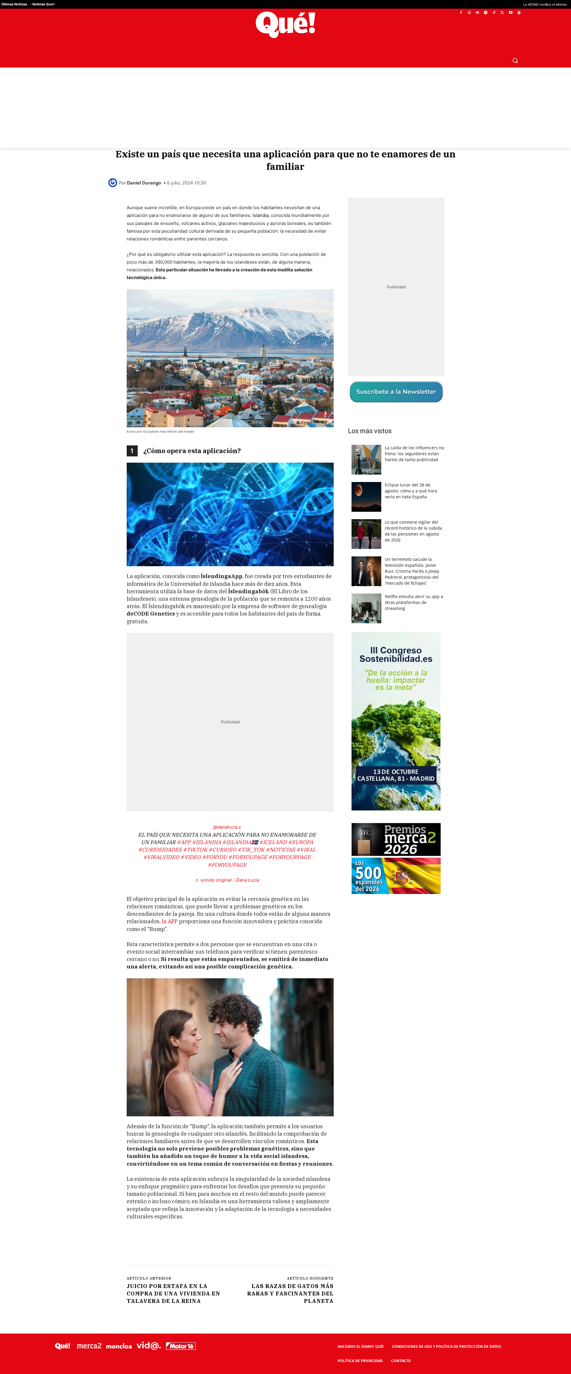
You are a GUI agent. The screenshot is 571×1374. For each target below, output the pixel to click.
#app (184, 842)
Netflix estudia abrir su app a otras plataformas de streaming (414, 602)
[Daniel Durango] (113, 182)
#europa (300, 842)
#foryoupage (247, 857)
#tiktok (195, 849)
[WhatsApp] (216, 1245)
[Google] (518, 13)
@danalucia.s (227, 827)
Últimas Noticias (14, 4)
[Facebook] (461, 13)
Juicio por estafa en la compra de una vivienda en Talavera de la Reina (173, 1293)
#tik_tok (250, 849)
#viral (306, 849)
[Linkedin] (244, 1245)
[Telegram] (485, 13)
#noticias (280, 849)
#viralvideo (161, 857)
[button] (515, 60)
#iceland (273, 842)
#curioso (222, 849)
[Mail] (477, 13)
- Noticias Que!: (42, 4)
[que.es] (285, 25)
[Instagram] (469, 13)
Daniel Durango (144, 183)
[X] (502, 13)
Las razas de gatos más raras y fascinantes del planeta (290, 1293)
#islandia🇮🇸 (240, 842)
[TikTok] (494, 13)
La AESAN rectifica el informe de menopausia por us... (496, 4)
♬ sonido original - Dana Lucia (227, 880)
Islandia (260, 215)
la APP (170, 921)
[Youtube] (510, 13)
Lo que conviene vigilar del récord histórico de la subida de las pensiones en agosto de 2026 (413, 531)
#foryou (214, 857)
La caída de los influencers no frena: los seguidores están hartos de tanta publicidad (414, 453)
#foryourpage (289, 857)
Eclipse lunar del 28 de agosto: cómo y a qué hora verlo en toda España (411, 491)
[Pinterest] (202, 1245)
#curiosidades (160, 849)
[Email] (257, 1245)
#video (190, 857)
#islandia (206, 842)
